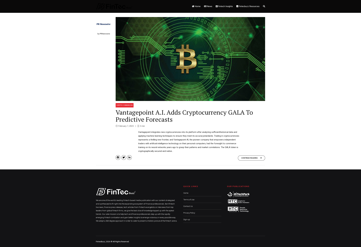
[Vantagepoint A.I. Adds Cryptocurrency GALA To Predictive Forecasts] (190, 59)
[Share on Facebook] (118, 157)
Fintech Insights (225, 6)
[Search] (264, 6)
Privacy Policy (189, 213)
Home (197, 6)
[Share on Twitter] (123, 157)
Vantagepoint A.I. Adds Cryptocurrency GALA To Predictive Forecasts (184, 116)
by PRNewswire (103, 34)
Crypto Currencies (124, 105)
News (209, 6)
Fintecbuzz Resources (248, 6)
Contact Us (188, 206)
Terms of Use (188, 199)
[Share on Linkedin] (129, 157)
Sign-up (186, 219)
